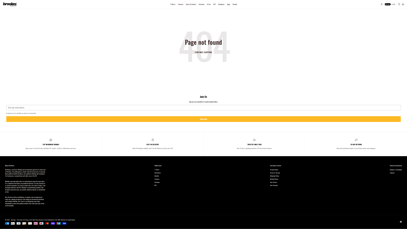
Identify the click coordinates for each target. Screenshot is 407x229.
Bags (228, 4)
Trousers (180, 4)
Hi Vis (209, 4)
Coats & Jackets (191, 4)
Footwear (201, 4)
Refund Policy (274, 179)
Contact (392, 173)
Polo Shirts (157, 173)
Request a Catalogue (396, 169)
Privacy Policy (274, 169)
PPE (214, 4)
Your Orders (273, 182)
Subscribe (203, 119)
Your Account (274, 185)
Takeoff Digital (71, 220)
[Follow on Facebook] (401, 222)
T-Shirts (172, 4)
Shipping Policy (274, 176)
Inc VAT (388, 4)
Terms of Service (275, 173)
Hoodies (156, 176)
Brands (235, 4)
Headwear (221, 4)
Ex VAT (393, 4)
